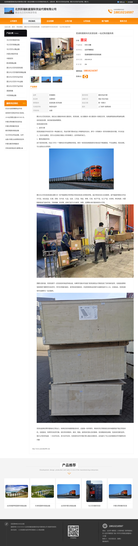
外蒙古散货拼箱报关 (12, 144)
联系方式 (123, 21)
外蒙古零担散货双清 (12, 126)
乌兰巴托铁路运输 (13, 45)
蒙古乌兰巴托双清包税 (31, 27)
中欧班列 (10, 58)
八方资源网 (21, 530)
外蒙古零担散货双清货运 (13, 122)
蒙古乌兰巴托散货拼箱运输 (16, 72)
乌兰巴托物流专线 (13, 40)
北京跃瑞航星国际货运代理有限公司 (36, 527)
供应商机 (31, 21)
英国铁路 (10, 91)
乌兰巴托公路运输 (13, 49)
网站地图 (41, 530)
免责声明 (28, 530)
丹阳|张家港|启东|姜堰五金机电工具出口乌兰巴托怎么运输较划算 (15, 148)
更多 (24, 103)
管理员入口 (34, 530)
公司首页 (13, 21)
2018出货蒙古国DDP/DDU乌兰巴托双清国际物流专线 (15, 117)
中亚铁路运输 (11, 95)
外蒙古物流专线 (12, 54)
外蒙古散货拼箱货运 (118, 506)
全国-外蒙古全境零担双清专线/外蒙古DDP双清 (15, 139)
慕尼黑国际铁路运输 (12, 130)
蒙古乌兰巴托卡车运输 (15, 81)
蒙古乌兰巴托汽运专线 (15, 86)
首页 (13, 27)
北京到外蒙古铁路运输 (41, 506)
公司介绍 (68, 21)
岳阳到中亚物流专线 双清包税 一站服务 (15, 113)
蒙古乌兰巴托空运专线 (15, 77)
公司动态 (86, 21)
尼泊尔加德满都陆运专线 (13, 108)
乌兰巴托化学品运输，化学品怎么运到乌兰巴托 (15, 135)
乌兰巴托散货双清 (67, 506)
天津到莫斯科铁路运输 (15, 506)
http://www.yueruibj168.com (41, 449)
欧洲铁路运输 (11, 63)
